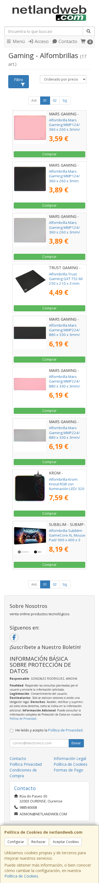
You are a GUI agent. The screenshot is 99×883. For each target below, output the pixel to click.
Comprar (49, 154)
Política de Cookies (21, 876)
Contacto (67, 41)
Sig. (65, 100)
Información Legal (70, 758)
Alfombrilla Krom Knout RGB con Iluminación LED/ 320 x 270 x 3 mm (66, 486)
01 (45, 100)
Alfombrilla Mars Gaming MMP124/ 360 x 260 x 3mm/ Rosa (64, 127)
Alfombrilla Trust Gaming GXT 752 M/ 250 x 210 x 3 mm (66, 279)
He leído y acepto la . (49, 730)
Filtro (18, 79)
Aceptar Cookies (66, 841)
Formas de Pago (68, 770)
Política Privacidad (26, 764)
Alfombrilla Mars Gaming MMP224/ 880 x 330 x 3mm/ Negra (64, 332)
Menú (18, 41)
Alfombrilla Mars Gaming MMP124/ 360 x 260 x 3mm (64, 176)
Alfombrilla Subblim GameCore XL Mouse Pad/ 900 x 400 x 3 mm (67, 537)
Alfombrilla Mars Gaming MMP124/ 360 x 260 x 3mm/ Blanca (64, 229)
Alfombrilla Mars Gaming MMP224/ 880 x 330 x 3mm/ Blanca (64, 435)
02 (55, 100)
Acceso (41, 41)
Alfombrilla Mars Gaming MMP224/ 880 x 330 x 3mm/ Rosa (64, 383)
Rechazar (38, 841)
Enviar (76, 743)
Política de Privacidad (23, 718)
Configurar (15, 841)
